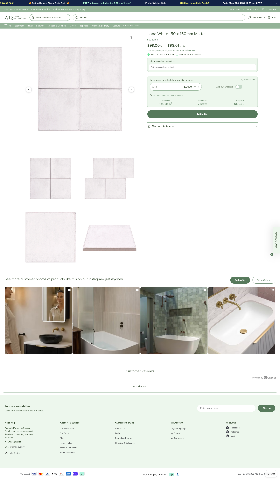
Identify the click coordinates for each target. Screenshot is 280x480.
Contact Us (120, 428)
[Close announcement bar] (276, 3)
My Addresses (177, 438)
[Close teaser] (271, 254)
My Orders (175, 433)
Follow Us (240, 280)
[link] (38, 320)
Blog (62, 438)
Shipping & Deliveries (125, 442)
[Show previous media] (29, 89)
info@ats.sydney (17, 446)
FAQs (117, 433)
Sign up (267, 408)
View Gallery (263, 280)
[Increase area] (198, 86)
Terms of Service (67, 452)
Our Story (64, 433)
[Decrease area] (180, 86)
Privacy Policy (66, 442)
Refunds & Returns (123, 438)
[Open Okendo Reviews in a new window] (264, 377)
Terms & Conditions (68, 447)
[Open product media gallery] (131, 37)
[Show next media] (131, 89)
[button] (159, 17)
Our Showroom (67, 428)
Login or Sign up (178, 428)
